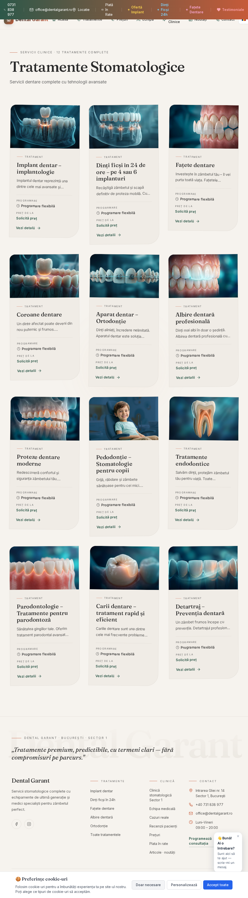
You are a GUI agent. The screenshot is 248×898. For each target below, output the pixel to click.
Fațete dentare (102, 808)
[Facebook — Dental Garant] (16, 824)
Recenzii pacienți (163, 826)
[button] (228, 852)
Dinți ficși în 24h (102, 800)
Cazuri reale (159, 817)
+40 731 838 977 (209, 804)
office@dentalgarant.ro (214, 813)
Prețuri (154, 835)
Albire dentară (101, 817)
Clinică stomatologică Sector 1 (160, 795)
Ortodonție (99, 826)
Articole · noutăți (162, 852)
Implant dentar (101, 791)
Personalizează (184, 885)
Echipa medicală (162, 809)
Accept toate (218, 885)
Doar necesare (148, 885)
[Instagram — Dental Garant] (29, 824)
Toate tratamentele (105, 835)
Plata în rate (158, 844)
